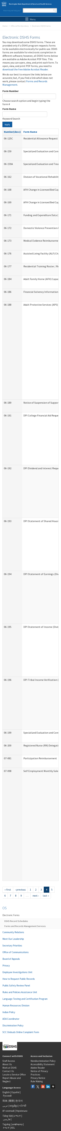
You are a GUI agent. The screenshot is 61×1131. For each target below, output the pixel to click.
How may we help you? (12, 10)
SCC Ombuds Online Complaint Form (20, 1032)
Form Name (9, 108)
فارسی (6, 1119)
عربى (5, 1105)
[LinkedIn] (48, 1087)
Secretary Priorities (12, 945)
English (6, 1092)
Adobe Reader (38, 1067)
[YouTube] (43, 1087)
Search (54, 10)
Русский (7, 1095)
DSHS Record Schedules (16, 921)
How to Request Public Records (18, 978)
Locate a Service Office (14, 1074)
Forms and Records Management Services (25, 926)
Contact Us (8, 1071)
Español (15, 1092)
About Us (7, 1064)
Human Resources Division (15, 1005)
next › (36, 895)
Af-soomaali (8, 1110)
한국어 (19, 1100)
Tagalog (6, 1124)
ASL (13, 1127)
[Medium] (53, 1087)
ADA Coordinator (10, 1018)
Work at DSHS (9, 1067)
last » (46, 895)
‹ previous (20, 889)
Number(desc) (12, 131)
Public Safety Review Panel (16, 985)
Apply (7, 124)
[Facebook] (33, 1087)
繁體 (11, 1100)
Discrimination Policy (12, 1025)
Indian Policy (8, 1012)
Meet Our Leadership (13, 938)
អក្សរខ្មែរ (13, 1105)
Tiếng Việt (7, 1115)
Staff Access (8, 1060)
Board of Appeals (11, 958)
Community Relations (13, 932)
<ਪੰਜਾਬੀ (22, 1105)
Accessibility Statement (43, 1064)
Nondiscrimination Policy (43, 1060)
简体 (4, 1100)
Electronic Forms (11, 915)
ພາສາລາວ (17, 1124)
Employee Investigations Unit (17, 972)
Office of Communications (15, 952)
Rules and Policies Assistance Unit (19, 992)
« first (8, 889)
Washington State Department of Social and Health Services (30, 4)
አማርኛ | (18, 1115)
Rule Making (37, 1081)
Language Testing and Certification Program (24, 998)
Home (4, 26)
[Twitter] (38, 1087)
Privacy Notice (38, 1077)
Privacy (6, 965)
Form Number (10, 91)
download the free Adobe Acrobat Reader (25, 69)
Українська (21, 1110)
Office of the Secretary (20, 26)
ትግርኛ (6, 1127)
